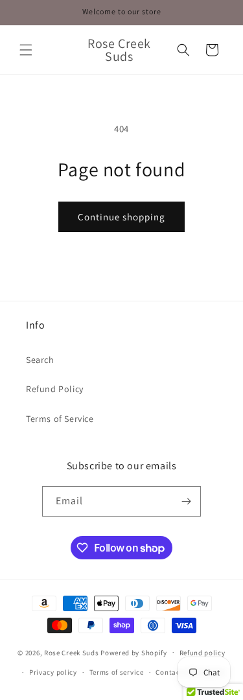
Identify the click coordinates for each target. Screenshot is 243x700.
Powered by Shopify (133, 652)
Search (40, 360)
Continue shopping (121, 217)
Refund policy (202, 652)
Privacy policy (53, 672)
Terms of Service (60, 419)
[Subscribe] (186, 501)
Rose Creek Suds (71, 652)
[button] (26, 50)
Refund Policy (55, 389)
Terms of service (116, 672)
